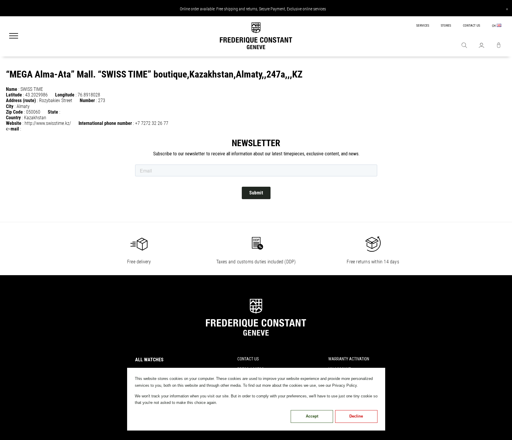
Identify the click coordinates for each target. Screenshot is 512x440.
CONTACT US (471, 26)
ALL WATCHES (149, 359)
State (53, 112)
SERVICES (422, 26)
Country (13, 117)
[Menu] (14, 36)
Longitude (64, 95)
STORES (446, 26)
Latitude (14, 95)
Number (87, 100)
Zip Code (14, 112)
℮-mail (12, 129)
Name (11, 89)
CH (494, 26)
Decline (356, 416)
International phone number (105, 123)
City (9, 106)
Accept (312, 416)
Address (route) (21, 100)
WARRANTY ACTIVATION (348, 359)
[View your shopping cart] (498, 46)
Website (13, 123)
